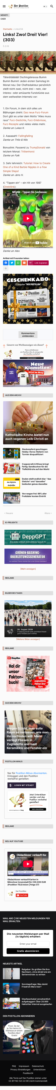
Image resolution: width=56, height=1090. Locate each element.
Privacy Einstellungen (20, 1069)
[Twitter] (12, 262)
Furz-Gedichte (18, 120)
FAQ (14, 1066)
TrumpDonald (37, 147)
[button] (4, 6)
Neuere (9, 513)
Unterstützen (39, 1069)
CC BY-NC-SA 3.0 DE (19, 1081)
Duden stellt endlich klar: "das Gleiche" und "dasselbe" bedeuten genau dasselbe (36, 481)
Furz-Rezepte (11, 124)
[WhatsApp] (18, 262)
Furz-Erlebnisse (37, 120)
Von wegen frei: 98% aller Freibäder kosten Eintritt (34, 494)
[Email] (24, 262)
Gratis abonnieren (28, 951)
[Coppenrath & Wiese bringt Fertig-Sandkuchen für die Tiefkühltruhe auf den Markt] (11, 468)
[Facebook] (5, 262)
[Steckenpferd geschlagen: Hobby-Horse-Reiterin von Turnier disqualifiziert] (11, 453)
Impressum (24, 1066)
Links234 (18, 29)
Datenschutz (38, 1066)
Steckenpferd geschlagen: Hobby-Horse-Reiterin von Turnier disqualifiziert (35, 452)
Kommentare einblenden (28, 334)
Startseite (7, 29)
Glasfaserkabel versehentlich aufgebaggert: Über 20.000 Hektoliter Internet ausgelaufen (37, 1001)
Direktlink (9, 186)
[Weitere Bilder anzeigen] (28, 639)
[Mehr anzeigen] (5, 268)
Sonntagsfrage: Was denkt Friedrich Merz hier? (35, 985)
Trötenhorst (27, 151)
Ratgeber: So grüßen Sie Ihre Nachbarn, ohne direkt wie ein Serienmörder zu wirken (36, 972)
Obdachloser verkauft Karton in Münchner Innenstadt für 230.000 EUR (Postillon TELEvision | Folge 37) (26, 882)
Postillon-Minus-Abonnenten (31, 773)
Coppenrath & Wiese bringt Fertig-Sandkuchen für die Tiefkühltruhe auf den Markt (35, 466)
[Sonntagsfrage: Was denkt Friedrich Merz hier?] (11, 988)
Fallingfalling (25, 135)
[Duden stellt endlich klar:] (11, 483)
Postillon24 (28, 1073)
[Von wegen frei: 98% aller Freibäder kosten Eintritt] (11, 498)
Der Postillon (28, 1078)
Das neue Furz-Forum (36, 112)
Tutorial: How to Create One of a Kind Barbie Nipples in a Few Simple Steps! (26, 167)
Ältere (47, 513)
